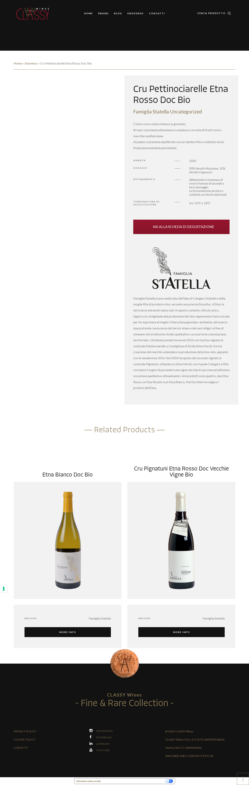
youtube (103, 750)
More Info (67, 632)
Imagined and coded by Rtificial (189, 756)
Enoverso (135, 13)
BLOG (118, 13)
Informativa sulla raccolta (88, 781)
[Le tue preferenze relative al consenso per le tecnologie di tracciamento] (3, 588)
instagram (104, 730)
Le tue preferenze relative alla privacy (134, 781)
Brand (103, 13)
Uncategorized (186, 111)
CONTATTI (21, 747)
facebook (104, 737)
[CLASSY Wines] (32, 13)
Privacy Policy (25, 731)
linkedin (103, 743)
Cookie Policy (24, 739)
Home (88, 13)
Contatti (157, 13)
